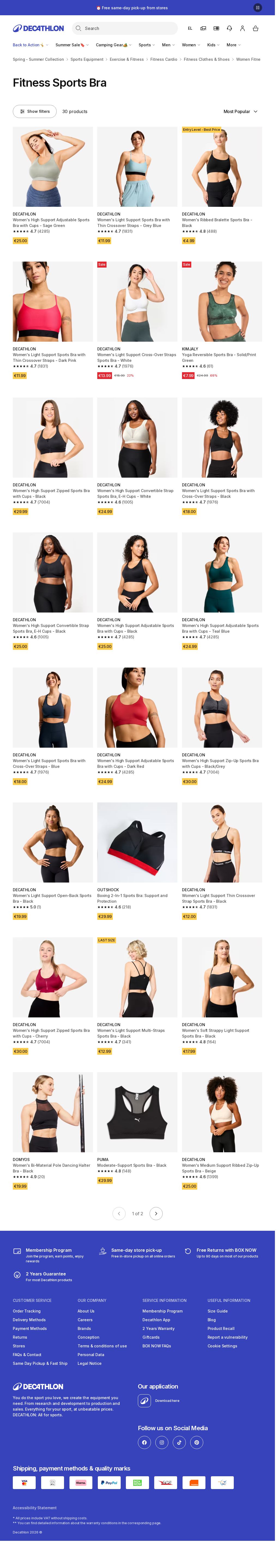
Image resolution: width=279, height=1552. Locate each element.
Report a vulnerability (228, 1337)
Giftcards (151, 1337)
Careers (85, 1319)
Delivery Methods (29, 1319)
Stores (19, 1346)
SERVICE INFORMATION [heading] (164, 1300)
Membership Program (162, 1311)
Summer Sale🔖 (71, 45)
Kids (211, 45)
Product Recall (221, 1328)
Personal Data (91, 1354)
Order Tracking (27, 1311)
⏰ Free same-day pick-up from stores (132, 7)
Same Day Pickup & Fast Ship (40, 1363)
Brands (84, 1328)
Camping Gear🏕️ (112, 45)
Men (166, 45)
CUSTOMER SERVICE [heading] (32, 1300)
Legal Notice (89, 1363)
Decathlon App (156, 1319)
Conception (88, 1337)
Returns (20, 1337)
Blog (212, 1319)
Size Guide (218, 1311)
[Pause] (257, 7)
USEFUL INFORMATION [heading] (229, 1300)
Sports (145, 45)
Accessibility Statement (35, 1507)
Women (189, 45)
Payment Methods (30, 1328)
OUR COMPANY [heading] (92, 1300)
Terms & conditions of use (102, 1346)
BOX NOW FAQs (156, 1346)
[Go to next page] (156, 1213)
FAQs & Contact (27, 1354)
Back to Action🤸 (29, 45)
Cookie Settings (222, 1346)
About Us (86, 1311)
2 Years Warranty (158, 1328)
